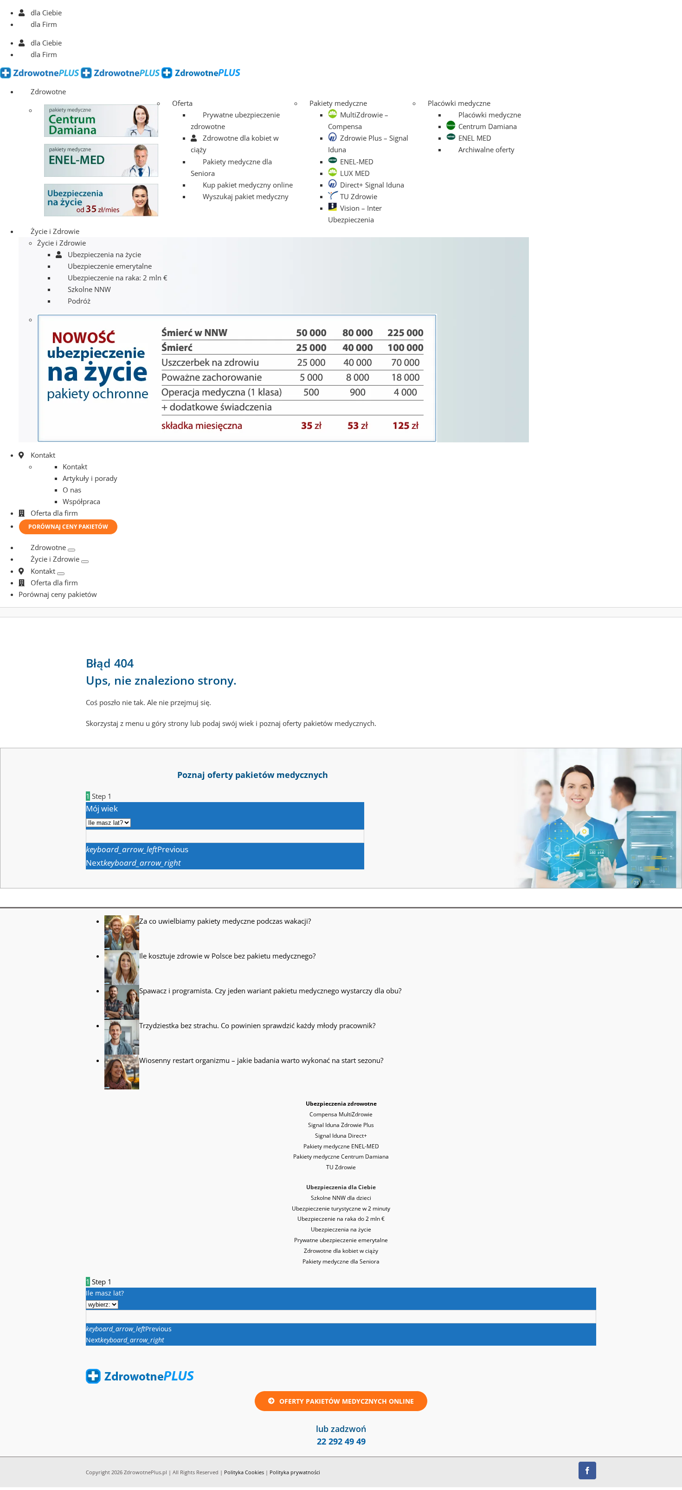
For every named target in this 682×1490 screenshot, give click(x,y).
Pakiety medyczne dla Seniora (341, 1261)
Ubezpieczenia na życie (341, 1229)
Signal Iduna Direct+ (341, 1136)
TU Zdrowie (341, 1167)
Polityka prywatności (295, 1472)
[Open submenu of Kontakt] (60, 573)
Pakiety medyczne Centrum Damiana (341, 1156)
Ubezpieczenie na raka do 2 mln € (341, 1219)
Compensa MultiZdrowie (341, 1114)
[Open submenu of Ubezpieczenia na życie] (85, 561)
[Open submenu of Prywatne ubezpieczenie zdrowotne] (71, 550)
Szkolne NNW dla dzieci (341, 1198)
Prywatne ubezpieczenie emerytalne (341, 1240)
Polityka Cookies (244, 1472)
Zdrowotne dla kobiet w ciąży (341, 1251)
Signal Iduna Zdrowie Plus (341, 1125)
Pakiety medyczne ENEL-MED (341, 1146)
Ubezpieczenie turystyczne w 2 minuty (341, 1208)
